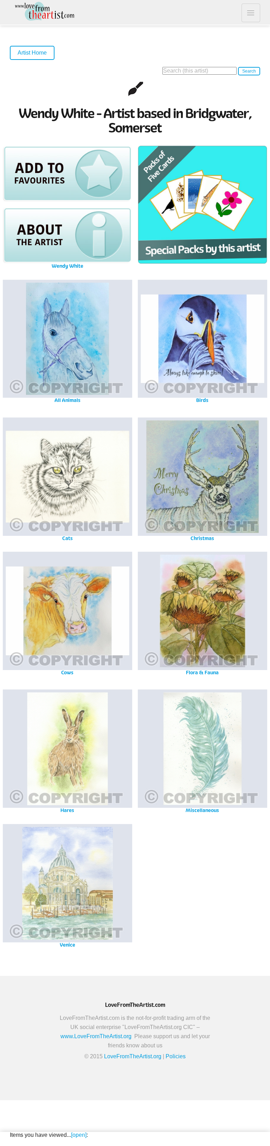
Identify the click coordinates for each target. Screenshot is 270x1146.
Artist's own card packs (202, 206)
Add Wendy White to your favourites (67, 173)
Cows (67, 612)
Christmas (202, 478)
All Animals (67, 340)
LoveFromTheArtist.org (132, 1056)
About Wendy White (67, 235)
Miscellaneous (202, 750)
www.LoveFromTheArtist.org (95, 1036)
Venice (67, 885)
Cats (67, 478)
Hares (67, 750)
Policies (176, 1056)
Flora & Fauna (202, 612)
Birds (202, 340)
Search (249, 71)
